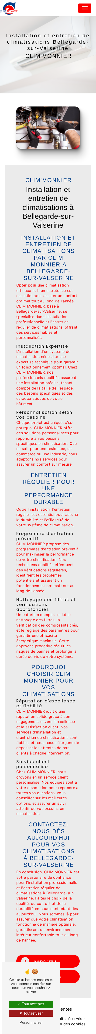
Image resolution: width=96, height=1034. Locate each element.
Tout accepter (32, 1004)
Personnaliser (31, 1022)
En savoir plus (44, 961)
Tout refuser (32, 1013)
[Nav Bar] (84, 8)
